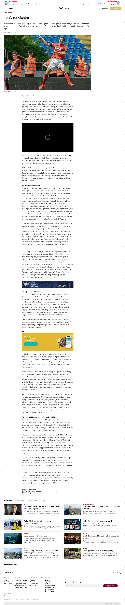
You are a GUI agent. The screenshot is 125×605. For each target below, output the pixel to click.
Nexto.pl (47, 583)
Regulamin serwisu (20, 583)
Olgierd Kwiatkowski (28, 96)
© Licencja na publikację (29, 489)
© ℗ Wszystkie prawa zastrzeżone (32, 491)
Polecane (20, 501)
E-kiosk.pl (48, 580)
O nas (6, 580)
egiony (67, 8)
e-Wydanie (105, 8)
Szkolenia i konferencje (11, 596)
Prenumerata (34, 583)
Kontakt (6, 582)
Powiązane (8, 501)
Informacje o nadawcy (21, 585)
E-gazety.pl (48, 582)
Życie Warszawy (49, 591)
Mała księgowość (50, 585)
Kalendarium (19, 599)
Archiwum (33, 585)
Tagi (43, 501)
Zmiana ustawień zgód (21, 582)
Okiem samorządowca (88, 504)
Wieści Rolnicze (49, 589)
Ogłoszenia (33, 582)
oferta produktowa (32, 599)
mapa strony (7, 599)
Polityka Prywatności (21, 580)
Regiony (10, 12)
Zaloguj (115, 8)
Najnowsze (33, 501)
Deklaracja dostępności (21, 587)
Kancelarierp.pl (49, 587)
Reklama (32, 580)
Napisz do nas (8, 583)
